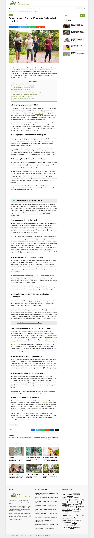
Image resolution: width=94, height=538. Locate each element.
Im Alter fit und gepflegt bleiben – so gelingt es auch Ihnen (50, 476)
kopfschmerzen (75, 509)
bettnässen (76, 497)
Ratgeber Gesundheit (16, 8)
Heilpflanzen (73, 506)
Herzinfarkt (80, 506)
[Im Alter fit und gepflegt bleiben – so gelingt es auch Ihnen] (51, 468)
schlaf (75, 515)
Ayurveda (70, 497)
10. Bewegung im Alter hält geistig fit (20, 99)
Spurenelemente (66, 520)
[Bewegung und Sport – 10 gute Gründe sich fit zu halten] (34, 46)
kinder (68, 509)
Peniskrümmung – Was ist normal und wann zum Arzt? (46, 517)
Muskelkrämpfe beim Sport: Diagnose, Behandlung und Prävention (33, 459)
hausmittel (75, 504)
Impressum (28, 535)
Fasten (79, 502)
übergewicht (77, 527)
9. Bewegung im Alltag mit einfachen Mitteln (22, 98)
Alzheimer (37, 406)
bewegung (11, 424)
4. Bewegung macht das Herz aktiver (20, 89)
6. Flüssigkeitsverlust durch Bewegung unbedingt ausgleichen (26, 93)
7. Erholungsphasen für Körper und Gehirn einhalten (24, 94)
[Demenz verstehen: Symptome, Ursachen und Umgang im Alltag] (66, 32)
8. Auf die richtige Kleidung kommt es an (21, 96)
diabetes (78, 499)
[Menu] (9, 8)
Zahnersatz (78, 525)
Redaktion (12, 24)
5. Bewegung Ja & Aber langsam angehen (21, 91)
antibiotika (64, 497)
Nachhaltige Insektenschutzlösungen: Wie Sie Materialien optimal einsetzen (16, 459)
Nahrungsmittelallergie (76, 511)
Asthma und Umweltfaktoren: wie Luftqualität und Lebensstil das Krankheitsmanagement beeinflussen (78, 40)
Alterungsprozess (46, 402)
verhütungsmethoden (67, 522)
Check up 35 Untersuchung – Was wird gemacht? (45, 528)
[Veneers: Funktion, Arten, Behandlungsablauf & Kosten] (66, 47)
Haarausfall (68, 504)
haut (80, 504)
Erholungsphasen (47, 335)
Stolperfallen (72, 520)
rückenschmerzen (67, 515)
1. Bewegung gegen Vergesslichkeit (20, 84)
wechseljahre (66, 525)
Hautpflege (66, 506)
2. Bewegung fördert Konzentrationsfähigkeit (22, 85)
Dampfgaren (72, 499)
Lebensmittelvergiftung (67, 511)
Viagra (74, 522)
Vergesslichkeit (39, 113)
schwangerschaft (67, 518)
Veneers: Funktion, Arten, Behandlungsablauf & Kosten (77, 46)
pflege (69, 513)
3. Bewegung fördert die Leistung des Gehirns (22, 87)
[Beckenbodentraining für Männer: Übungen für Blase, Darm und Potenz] (66, 26)
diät (82, 499)
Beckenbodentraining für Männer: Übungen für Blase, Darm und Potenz (77, 25)
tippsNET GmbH (46, 535)
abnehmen (67, 494)
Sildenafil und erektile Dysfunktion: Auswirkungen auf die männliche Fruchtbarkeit (16, 476)
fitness (64, 504)
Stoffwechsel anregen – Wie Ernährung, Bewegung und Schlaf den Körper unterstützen (51, 459)
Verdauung (78, 520)
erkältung (70, 502)
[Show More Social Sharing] (47, 27)
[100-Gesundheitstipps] (20, 3)
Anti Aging (76, 494)
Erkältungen (15, 344)
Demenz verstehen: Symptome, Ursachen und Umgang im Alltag (78, 32)
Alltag (45, 391)
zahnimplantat (66, 527)
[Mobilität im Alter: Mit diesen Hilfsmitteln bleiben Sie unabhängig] (34, 468)
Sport (16, 424)
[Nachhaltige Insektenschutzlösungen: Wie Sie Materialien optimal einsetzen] (16, 451)
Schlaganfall (80, 515)
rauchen (73, 513)
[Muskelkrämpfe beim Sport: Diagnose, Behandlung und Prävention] (34, 451)
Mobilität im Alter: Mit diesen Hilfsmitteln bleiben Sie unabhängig (33, 476)
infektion (63, 509)
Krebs (80, 509)
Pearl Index (65, 513)
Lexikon (38, 8)
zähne (72, 527)
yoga (72, 525)
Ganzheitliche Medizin (29, 8)
